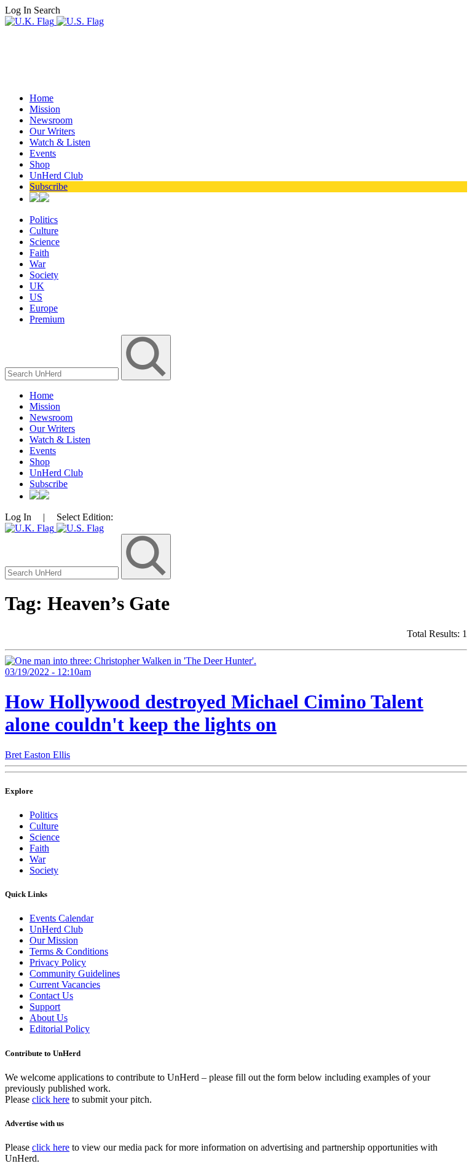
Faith (39, 253)
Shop (40, 164)
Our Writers (52, 131)
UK (37, 286)
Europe (44, 308)
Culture (44, 230)
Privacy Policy (58, 962)
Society (44, 275)
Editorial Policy (60, 1028)
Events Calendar (61, 918)
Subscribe (49, 186)
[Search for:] (63, 373)
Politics (44, 219)
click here (50, 1099)
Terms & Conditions (69, 951)
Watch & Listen (60, 142)
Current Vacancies (65, 984)
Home (41, 98)
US (36, 297)
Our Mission (54, 940)
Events (43, 153)
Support (45, 1006)
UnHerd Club (56, 175)
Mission (45, 109)
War (37, 264)
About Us (49, 1017)
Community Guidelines (75, 973)
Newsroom (51, 120)
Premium (47, 319)
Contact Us (51, 995)
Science (45, 242)
